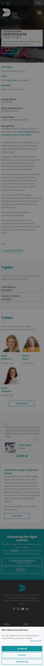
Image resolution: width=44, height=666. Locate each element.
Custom (22, 655)
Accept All (22, 648)
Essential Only (22, 661)
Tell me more (36, 641)
